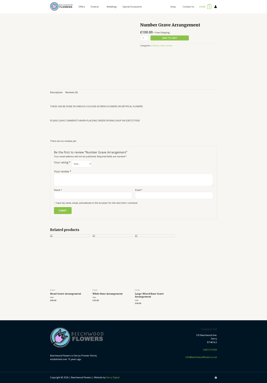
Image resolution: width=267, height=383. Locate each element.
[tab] (56, 92)
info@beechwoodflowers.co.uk (201, 357)
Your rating (62, 162)
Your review (62, 171)
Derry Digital (112, 377)
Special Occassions (132, 6)
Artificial (154, 45)
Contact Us (188, 6)
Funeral (95, 6)
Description (56, 92)
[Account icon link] (215, 6)
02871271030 (210, 349)
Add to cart (169, 37)
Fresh (162, 45)
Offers (82, 6)
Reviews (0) (71, 92)
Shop (173, 6)
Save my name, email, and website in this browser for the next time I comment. (97, 202)
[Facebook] (216, 378)
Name (58, 190)
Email (138, 190)
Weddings (112, 6)
